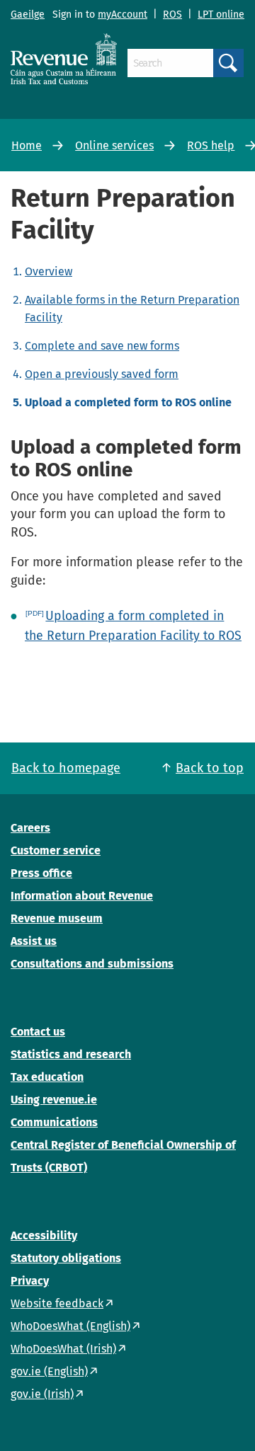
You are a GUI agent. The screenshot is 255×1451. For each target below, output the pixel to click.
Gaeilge (28, 14)
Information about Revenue (82, 895)
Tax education (47, 1077)
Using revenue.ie (54, 1099)
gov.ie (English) (49, 1371)
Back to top (210, 768)
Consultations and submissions (92, 963)
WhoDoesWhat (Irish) (63, 1348)
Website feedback (57, 1303)
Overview (48, 271)
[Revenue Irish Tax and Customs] (64, 58)
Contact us (38, 1031)
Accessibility (44, 1235)
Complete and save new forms (102, 345)
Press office (41, 873)
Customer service (56, 850)
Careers (30, 828)
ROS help (210, 145)
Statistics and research (71, 1054)
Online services (114, 145)
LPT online (221, 14)
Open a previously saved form (101, 374)
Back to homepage (65, 768)
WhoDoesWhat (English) (70, 1326)
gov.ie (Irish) (42, 1394)
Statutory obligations (66, 1258)
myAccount (122, 14)
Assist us (34, 941)
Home (26, 145)
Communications (54, 1122)
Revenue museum (57, 918)
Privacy (30, 1280)
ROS (172, 14)
